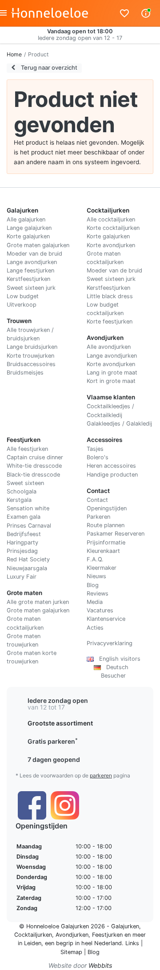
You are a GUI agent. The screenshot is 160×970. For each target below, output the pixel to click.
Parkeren (98, 516)
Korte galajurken (28, 236)
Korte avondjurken (111, 245)
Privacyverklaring (109, 643)
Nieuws (96, 576)
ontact (99, 500)
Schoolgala (21, 491)
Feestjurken (107, 934)
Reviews (97, 593)
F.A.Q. (95, 559)
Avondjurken (72, 934)
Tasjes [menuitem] (95, 449)
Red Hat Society (28, 559)
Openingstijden (107, 508)
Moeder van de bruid (34, 253)
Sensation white (28, 508)
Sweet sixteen (25, 483)
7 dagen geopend (54, 759)
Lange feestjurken (30, 270)
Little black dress (110, 296)
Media (95, 602)
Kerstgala (19, 500)
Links (132, 943)
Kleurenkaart (103, 551)
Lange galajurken (29, 228)
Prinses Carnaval (29, 525)
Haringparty (22, 542)
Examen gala (23, 516)
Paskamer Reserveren (115, 533)
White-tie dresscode (34, 465)
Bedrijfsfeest (24, 534)
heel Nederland (101, 943)
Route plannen (105, 525)
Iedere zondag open (58, 700)
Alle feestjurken (27, 449)
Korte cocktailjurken (113, 228)
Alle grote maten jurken (38, 602)
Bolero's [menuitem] (97, 457)
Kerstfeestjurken (28, 279)
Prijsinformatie (106, 542)
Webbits (100, 965)
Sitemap (71, 952)
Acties (95, 627)
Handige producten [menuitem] (112, 474)
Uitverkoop (21, 304)
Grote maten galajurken (38, 245)
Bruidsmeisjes (25, 372)
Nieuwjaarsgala (27, 568)
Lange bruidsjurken (32, 346)
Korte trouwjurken (30, 355)
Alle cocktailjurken (111, 219)
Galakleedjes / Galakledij (119, 423)
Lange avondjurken (32, 262)
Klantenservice (106, 618)
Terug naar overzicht (48, 67)
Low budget (23, 296)
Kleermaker (101, 567)
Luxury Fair (21, 576)
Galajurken (125, 926)
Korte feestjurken (109, 321)
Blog (93, 585)
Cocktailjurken (33, 934)
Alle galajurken (26, 219)
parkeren (101, 775)
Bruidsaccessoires (31, 364)
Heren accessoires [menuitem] (111, 465)
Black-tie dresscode (33, 474)
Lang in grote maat (112, 372)
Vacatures (100, 610)
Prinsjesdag (22, 551)
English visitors (117, 658)
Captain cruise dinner (35, 457)
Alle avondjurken (109, 346)
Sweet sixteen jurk (31, 287)
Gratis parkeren (53, 741)
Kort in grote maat (111, 381)
